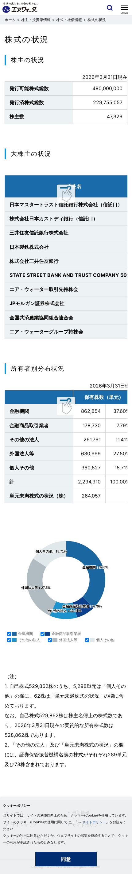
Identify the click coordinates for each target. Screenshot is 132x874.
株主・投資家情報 (36, 19)
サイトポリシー (94, 822)
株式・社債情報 (69, 19)
